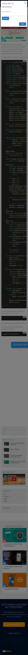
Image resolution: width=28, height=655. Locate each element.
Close (22, 24)
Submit (5, 18)
